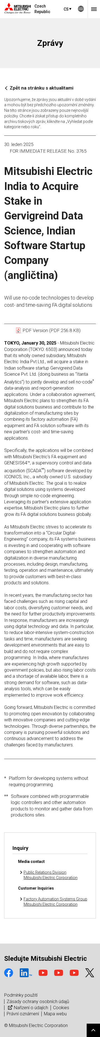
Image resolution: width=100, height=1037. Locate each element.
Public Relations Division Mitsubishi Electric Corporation (51, 875)
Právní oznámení (23, 1013)
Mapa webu (55, 1013)
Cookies (61, 1007)
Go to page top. (93, 1030)
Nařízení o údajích (31, 1007)
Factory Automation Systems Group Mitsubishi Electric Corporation (55, 902)
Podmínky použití (21, 995)
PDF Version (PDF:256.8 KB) (51, 330)
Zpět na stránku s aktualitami (41, 88)
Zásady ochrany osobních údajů (38, 1001)
